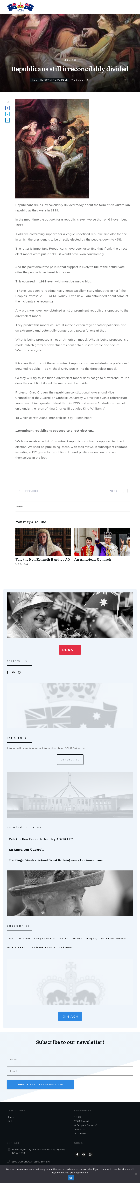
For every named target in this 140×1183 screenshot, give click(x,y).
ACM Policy (91, 938)
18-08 (10, 938)
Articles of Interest (16, 947)
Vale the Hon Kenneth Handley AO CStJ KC (43, 548)
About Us (63, 938)
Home (10, 1117)
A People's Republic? (44, 938)
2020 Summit (23, 938)
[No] (135, 1174)
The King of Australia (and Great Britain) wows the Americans (70, 860)
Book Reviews (66, 947)
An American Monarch (102, 548)
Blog (9, 1120)
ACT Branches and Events (113, 938)
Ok (70, 1177)
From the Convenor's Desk (49, 80)
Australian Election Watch (42, 947)
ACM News (77, 938)
